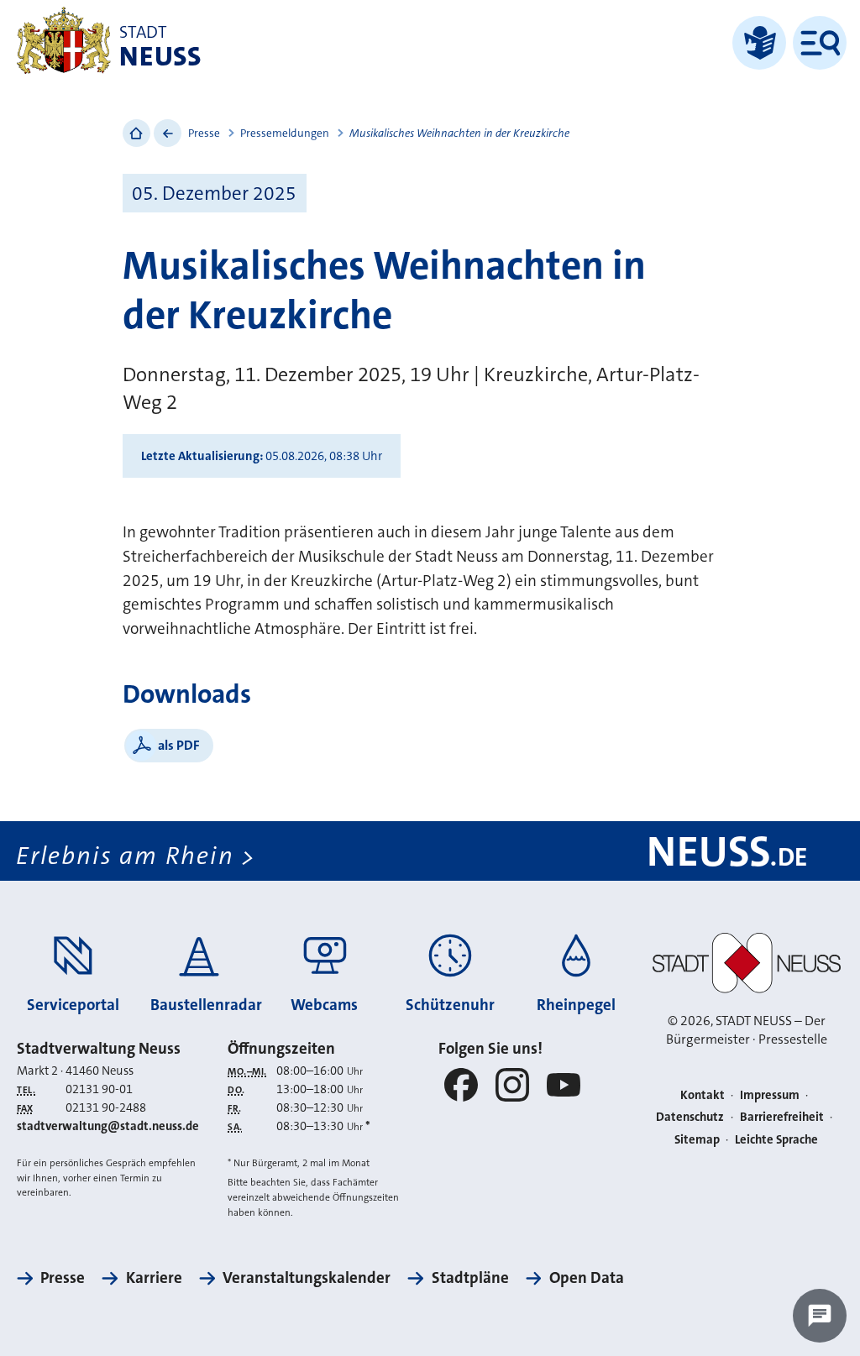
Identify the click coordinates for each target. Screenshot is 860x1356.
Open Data (586, 1277)
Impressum (770, 1095)
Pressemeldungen (284, 133)
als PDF (179, 745)
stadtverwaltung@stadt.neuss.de (108, 1126)
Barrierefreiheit (782, 1117)
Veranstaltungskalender (307, 1277)
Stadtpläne (470, 1277)
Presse (204, 133)
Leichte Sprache (776, 1140)
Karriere (153, 1277)
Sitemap (697, 1140)
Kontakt (702, 1095)
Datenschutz (690, 1117)
